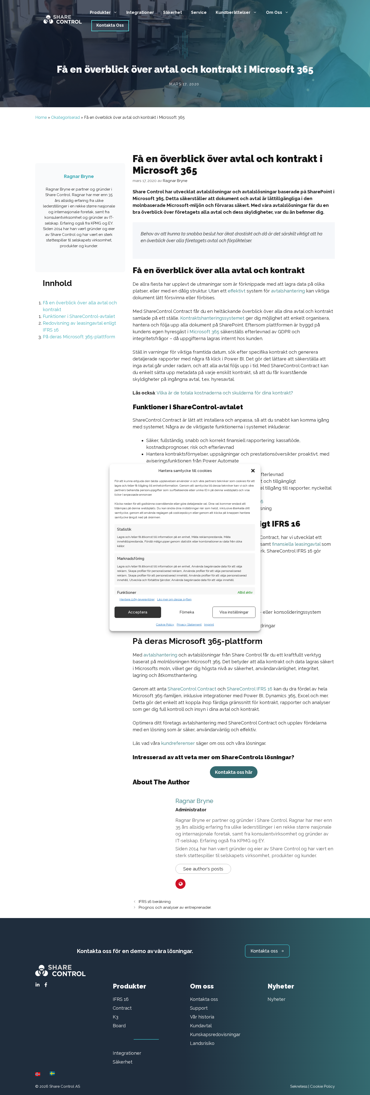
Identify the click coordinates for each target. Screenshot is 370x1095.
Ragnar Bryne (194, 801)
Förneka (186, 612)
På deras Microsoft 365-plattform (79, 336)
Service (199, 12)
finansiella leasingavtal (297, 544)
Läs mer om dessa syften (174, 599)
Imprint (209, 624)
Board (119, 1025)
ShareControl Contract (192, 688)
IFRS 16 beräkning (155, 901)
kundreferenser (178, 743)
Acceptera (137, 612)
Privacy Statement (189, 624)
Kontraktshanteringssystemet (212, 318)
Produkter (100, 12)
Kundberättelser (233, 12)
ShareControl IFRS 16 (249, 688)
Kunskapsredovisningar (215, 1034)
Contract (122, 1008)
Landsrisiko (202, 1043)
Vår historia (202, 1016)
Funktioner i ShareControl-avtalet (79, 316)
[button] (252, 470)
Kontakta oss (204, 999)
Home (41, 117)
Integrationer (140, 12)
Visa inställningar (233, 612)
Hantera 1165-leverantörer (137, 599)
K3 (115, 1016)
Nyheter (276, 999)
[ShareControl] (60, 17)
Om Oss (274, 12)
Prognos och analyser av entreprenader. (175, 907)
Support (199, 1008)
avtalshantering (288, 291)
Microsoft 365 (204, 331)
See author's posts (203, 868)
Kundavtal (201, 1025)
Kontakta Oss (110, 25)
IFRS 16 (121, 999)
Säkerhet (172, 12)
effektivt (236, 291)
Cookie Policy (165, 624)
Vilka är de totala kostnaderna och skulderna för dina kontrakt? (225, 392)
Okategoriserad (65, 117)
